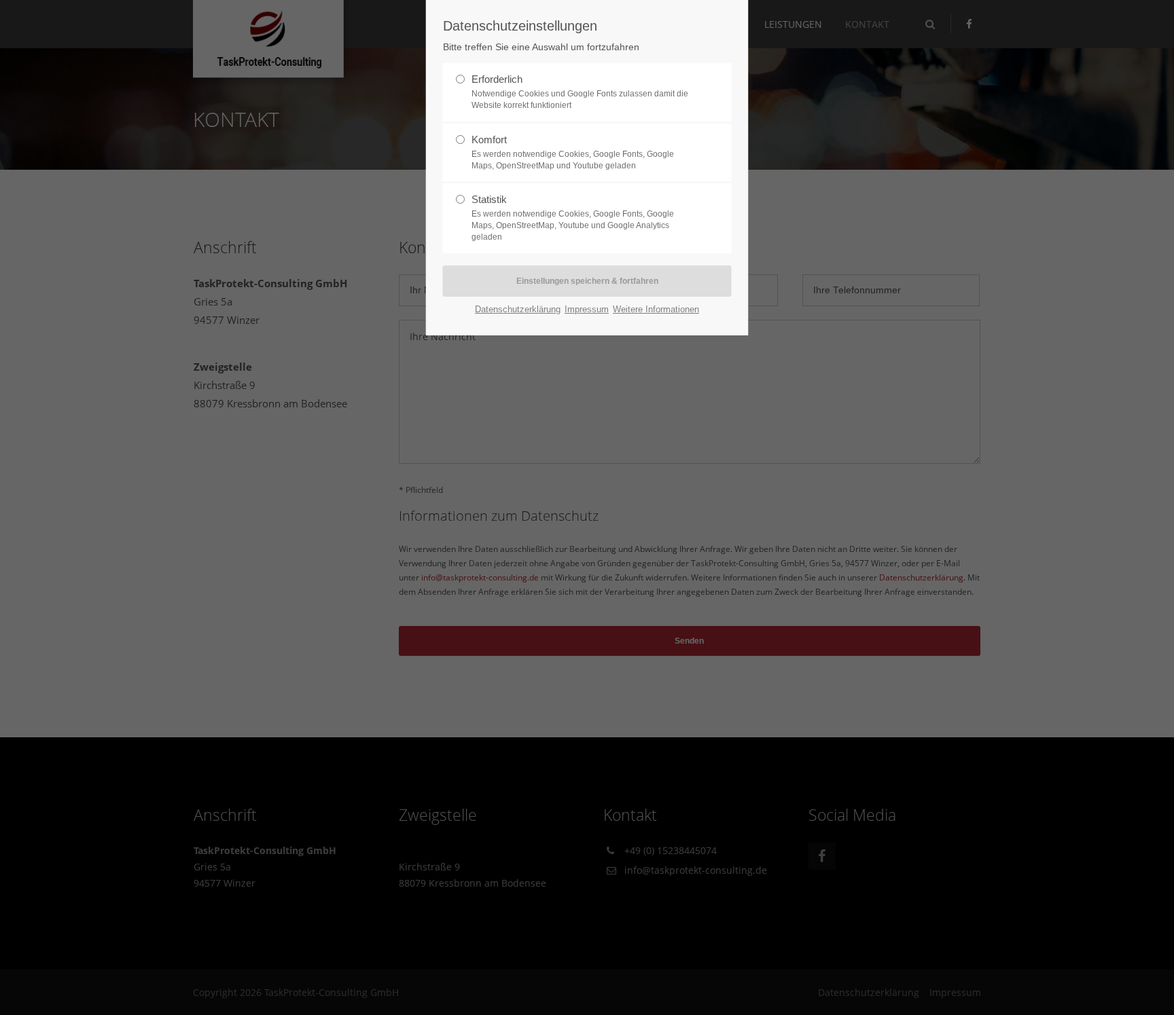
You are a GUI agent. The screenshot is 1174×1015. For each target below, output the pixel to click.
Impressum (587, 309)
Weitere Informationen (656, 309)
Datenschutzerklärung (518, 309)
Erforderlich (580, 91)
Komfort (573, 152)
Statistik (573, 217)
